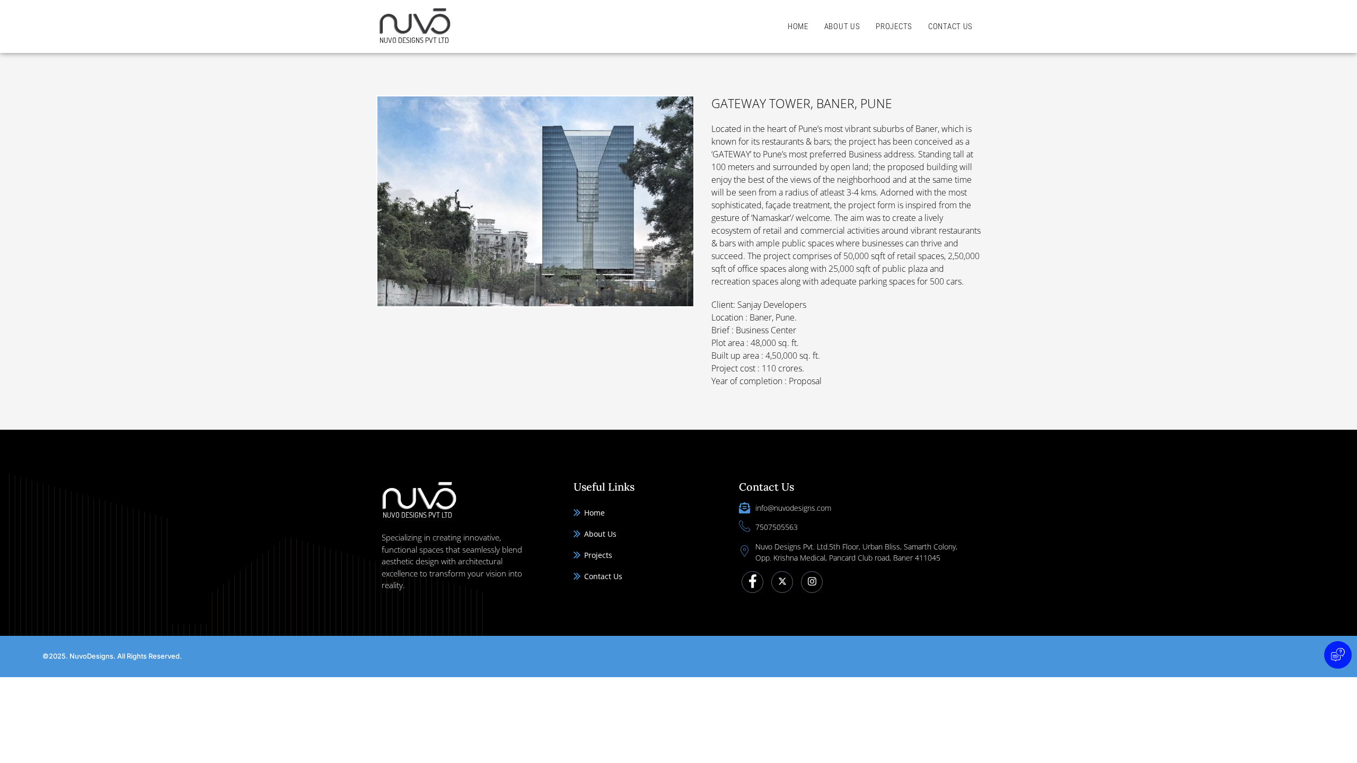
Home (798, 26)
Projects (894, 26)
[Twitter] (782, 582)
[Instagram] (812, 582)
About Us (842, 26)
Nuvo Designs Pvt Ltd (414, 40)
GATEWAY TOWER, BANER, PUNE (801, 103)
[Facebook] (752, 582)
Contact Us (950, 26)
